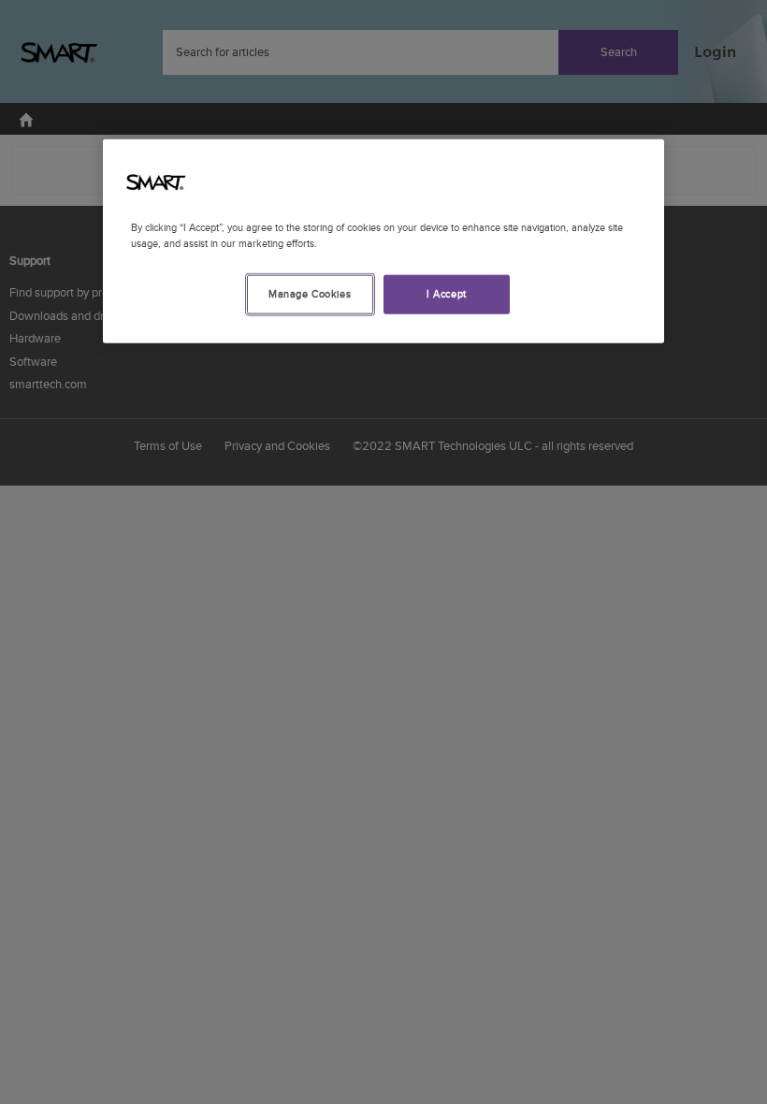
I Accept (447, 294)
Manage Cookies (309, 294)
